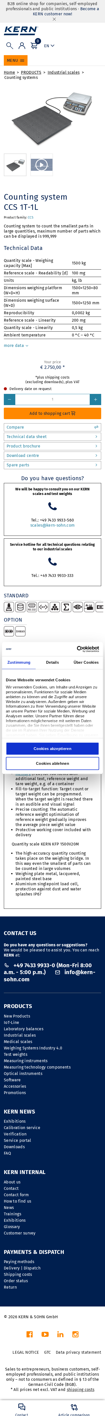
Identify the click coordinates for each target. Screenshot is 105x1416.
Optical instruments (23, 1073)
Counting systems (21, 77)
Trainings (12, 1214)
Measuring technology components (37, 1067)
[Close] (54, 19)
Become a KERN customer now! (66, 11)
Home (9, 72)
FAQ (7, 1153)
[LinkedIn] (60, 1336)
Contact (11, 1188)
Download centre (23, 455)
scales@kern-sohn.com (52, 525)
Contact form (16, 1194)
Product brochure (23, 446)
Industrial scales (64, 72)
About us (12, 1182)
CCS (30, 217)
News (9, 1207)
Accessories (15, 1086)
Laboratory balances (23, 1028)
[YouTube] (45, 1336)
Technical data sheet (27, 436)
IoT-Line (11, 1022)
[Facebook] (30, 1336)
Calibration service (22, 1127)
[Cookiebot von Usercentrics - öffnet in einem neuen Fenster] (77, 649)
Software (12, 1080)
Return (10, 1287)
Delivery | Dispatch (22, 1268)
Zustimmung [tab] (19, 662)
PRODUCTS (31, 72)
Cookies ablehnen (52, 763)
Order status (16, 1280)
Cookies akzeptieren (52, 748)
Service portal (17, 1140)
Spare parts (18, 465)
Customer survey (20, 1233)
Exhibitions (15, 1121)
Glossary (12, 1226)
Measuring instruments (26, 1060)
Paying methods (19, 1261)
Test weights (15, 1054)
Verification (15, 1134)
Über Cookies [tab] (86, 662)
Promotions (15, 1092)
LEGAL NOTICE (25, 1352)
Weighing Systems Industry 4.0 (33, 1048)
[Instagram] (75, 1336)
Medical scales (18, 1041)
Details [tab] (52, 662)
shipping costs (80, 1389)
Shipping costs (18, 1274)
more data (14, 345)
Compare (15, 427)
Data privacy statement (78, 1352)
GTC (47, 1352)
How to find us (17, 1201)
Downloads (14, 1146)
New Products (17, 1016)
